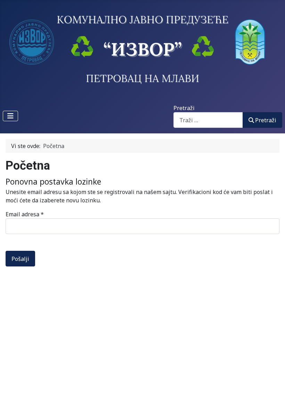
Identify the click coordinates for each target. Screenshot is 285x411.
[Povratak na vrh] (272, 398)
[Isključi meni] (10, 116)
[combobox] (208, 120)
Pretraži (184, 108)
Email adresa (25, 214)
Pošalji (20, 259)
